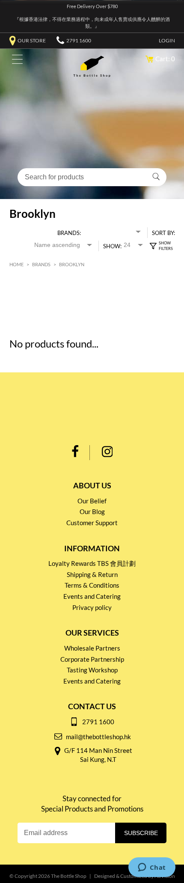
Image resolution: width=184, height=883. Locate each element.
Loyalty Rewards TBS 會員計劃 (92, 563)
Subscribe (141, 832)
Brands (41, 264)
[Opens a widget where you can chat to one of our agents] (151, 868)
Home (16, 264)
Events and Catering (92, 596)
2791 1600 (78, 40)
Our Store (32, 40)
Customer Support (92, 522)
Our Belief (92, 501)
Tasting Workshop (92, 670)
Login (167, 40)
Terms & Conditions (92, 585)
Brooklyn (71, 264)
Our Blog (92, 511)
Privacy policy (92, 607)
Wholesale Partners (92, 648)
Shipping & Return (92, 574)
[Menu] (15, 61)
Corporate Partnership (92, 659)
